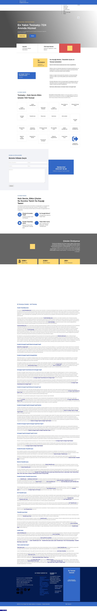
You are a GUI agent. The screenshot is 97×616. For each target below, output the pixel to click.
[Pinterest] (25, 589)
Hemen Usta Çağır (66, 12)
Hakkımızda (65, 6)
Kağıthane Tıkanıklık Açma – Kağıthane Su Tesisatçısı (44, 593)
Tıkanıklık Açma (66, 9)
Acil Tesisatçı (71, 577)
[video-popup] (69, 48)
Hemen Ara (22, 35)
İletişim (64, 13)
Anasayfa (65, 5)
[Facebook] (18, 589)
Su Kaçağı (65, 8)
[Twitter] (28, 589)
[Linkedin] (21, 592)
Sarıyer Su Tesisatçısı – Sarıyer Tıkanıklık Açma (44, 587)
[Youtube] (18, 592)
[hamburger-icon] (79, 5)
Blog (64, 10)
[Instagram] (21, 589)
